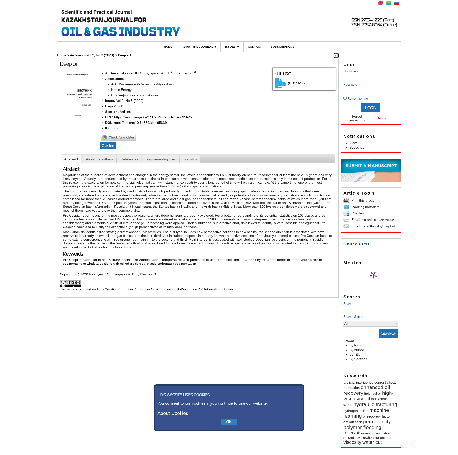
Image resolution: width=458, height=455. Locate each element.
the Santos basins (146, 260)
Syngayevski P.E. (158, 73)
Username (351, 71)
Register (384, 118)
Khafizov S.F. (184, 73)
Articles (125, 112)
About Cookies (172, 413)
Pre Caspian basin (77, 260)
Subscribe (356, 147)
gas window (89, 263)
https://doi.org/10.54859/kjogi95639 (140, 122)
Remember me (358, 98)
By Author (356, 350)
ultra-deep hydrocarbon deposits (265, 260)
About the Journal (197, 46)
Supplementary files (161, 159)
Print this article (363, 200)
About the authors (99, 159)
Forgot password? (357, 118)
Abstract (71, 159)
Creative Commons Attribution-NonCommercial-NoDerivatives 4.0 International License (170, 289)
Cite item (358, 213)
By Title (354, 354)
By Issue (355, 345)
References (129, 159)
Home (168, 46)
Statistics (190, 159)
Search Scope (353, 317)
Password (350, 84)
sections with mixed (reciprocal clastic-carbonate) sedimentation (148, 263)
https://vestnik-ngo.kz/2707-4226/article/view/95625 (153, 117)
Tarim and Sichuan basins (112, 260)
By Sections (358, 359)
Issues (230, 46)
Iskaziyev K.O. (131, 73)
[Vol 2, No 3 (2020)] (78, 120)
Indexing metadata (365, 207)
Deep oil (124, 55)
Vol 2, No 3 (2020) (100, 55)
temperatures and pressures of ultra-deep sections (200, 260)
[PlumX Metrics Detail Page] (373, 275)
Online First (357, 244)
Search (348, 303)
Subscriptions (282, 46)
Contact (255, 46)
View (353, 143)
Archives (76, 55)
